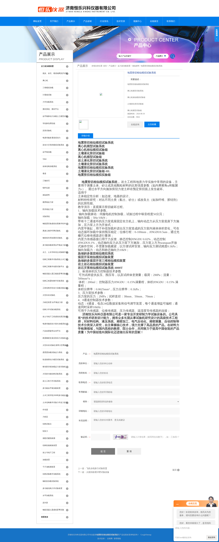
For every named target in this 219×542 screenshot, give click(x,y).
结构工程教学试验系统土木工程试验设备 (55, 260)
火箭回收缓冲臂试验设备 (97, 472)
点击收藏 (152, 124)
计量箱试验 (47, 95)
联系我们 (171, 21)
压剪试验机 (47, 131)
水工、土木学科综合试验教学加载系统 (55, 253)
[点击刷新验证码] (120, 437)
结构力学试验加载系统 (51, 309)
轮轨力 (45, 431)
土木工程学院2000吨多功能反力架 (55, 396)
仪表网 (109, 539)
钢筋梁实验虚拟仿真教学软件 (54, 224)
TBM (44, 159)
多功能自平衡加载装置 (51, 388)
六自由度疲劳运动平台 (51, 331)
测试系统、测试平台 (51, 109)
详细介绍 (85, 136)
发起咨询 (211, 537)
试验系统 (46, 216)
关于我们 (54, 21)
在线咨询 (135, 124)
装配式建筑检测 (49, 438)
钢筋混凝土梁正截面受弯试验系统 (55, 275)
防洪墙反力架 (48, 209)
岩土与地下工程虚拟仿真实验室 (55, 317)
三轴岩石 (46, 181)
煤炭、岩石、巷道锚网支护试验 (55, 73)
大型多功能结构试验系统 (52, 374)
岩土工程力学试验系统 (51, 381)
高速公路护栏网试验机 (51, 231)
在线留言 (154, 21)
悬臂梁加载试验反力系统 (52, 352)
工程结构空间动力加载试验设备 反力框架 (55, 289)
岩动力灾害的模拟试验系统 (53, 145)
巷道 (44, 173)
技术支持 (121, 21)
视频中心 (137, 21)
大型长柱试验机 (49, 295)
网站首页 (37, 21)
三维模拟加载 (48, 88)
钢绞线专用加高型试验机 (52, 238)
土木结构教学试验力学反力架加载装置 (55, 403)
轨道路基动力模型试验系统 (53, 360)
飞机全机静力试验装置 (96, 468)
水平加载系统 (48, 495)
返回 (174, 470)
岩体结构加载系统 (50, 166)
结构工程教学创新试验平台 (53, 266)
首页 (105, 66)
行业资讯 (104, 21)
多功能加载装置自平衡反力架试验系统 (55, 246)
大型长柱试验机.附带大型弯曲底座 (55, 346)
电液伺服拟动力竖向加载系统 (54, 324)
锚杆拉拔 (46, 188)
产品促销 (87, 21)
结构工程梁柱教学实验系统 (53, 281)
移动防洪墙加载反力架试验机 (54, 367)
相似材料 (46, 195)
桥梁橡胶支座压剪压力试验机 (54, 338)
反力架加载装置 (124, 66)
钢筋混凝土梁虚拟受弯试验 (53, 510)
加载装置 (46, 460)
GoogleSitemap (145, 535)
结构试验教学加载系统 (51, 474)
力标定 (45, 417)
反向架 (45, 503)
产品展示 (71, 21)
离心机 (45, 80)
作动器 (45, 410)
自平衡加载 (47, 152)
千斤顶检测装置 (49, 467)
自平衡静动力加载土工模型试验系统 (55, 117)
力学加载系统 (48, 102)
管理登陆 (117, 539)
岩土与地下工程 (49, 453)
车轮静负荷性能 (49, 123)
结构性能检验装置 (50, 445)
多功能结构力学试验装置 (52, 488)
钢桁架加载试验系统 (51, 481)
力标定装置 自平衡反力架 (53, 302)
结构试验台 (47, 424)
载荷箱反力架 (48, 202)
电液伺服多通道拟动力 (51, 138)
